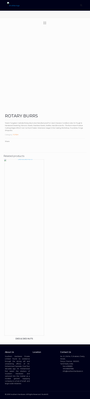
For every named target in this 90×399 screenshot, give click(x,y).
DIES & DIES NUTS (24, 339)
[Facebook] (76, 394)
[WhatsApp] (73, 394)
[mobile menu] (73, 5)
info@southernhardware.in (72, 371)
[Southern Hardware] (13, 5)
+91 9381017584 (68, 369)
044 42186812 (67, 366)
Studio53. (45, 394)
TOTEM (15, 135)
